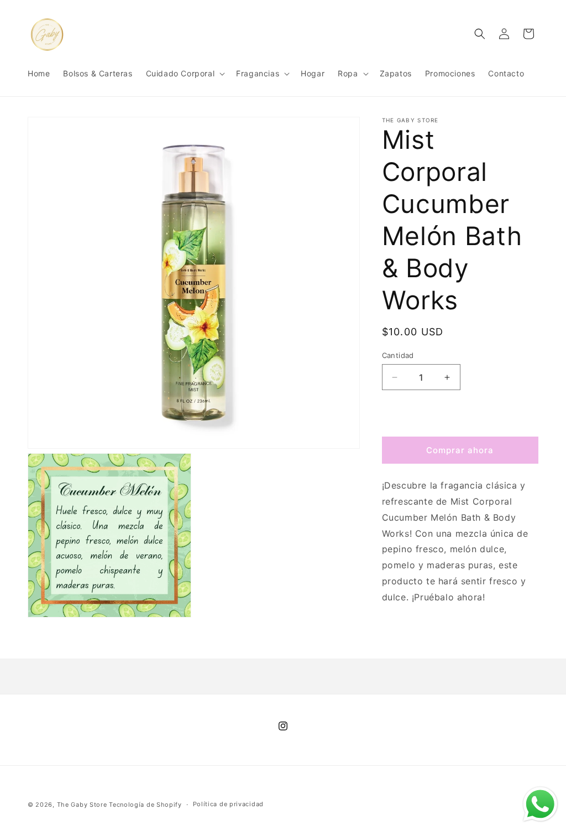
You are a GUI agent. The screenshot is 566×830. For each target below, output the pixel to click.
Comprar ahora (460, 450)
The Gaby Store (82, 804)
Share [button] (404, 631)
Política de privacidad (228, 804)
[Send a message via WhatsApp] (540, 804)
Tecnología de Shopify (145, 804)
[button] (184, 73)
